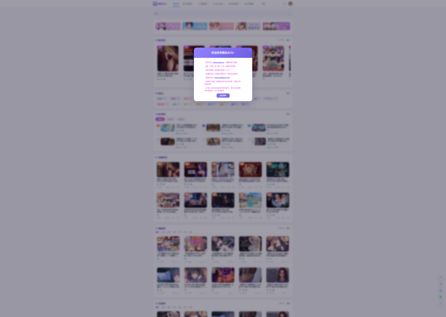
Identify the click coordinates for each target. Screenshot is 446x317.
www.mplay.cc (218, 62)
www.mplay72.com (222, 77)
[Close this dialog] (249, 50)
